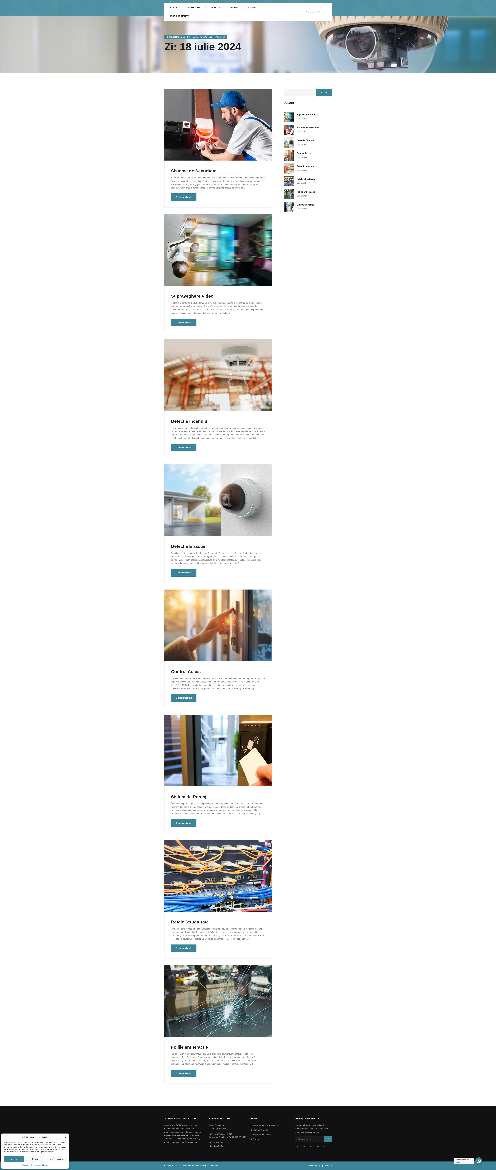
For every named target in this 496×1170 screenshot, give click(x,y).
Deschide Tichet (179, 16)
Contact (253, 7)
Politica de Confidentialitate (265, 1125)
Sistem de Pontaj (188, 796)
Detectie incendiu (189, 421)
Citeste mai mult (184, 197)
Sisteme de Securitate (193, 170)
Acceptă (13, 1159)
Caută (324, 92)
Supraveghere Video (192, 296)
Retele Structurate (190, 921)
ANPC (256, 1139)
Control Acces (186, 671)
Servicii (215, 7)
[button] (65, 1137)
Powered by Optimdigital (320, 1166)
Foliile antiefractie (189, 1047)
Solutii (234, 7)
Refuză (35, 1159)
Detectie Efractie (188, 546)
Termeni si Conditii (42, 1165)
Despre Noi (193, 7)
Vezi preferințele (56, 1159)
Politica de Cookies (27, 1165)
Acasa (173, 7)
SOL (255, 1143)
